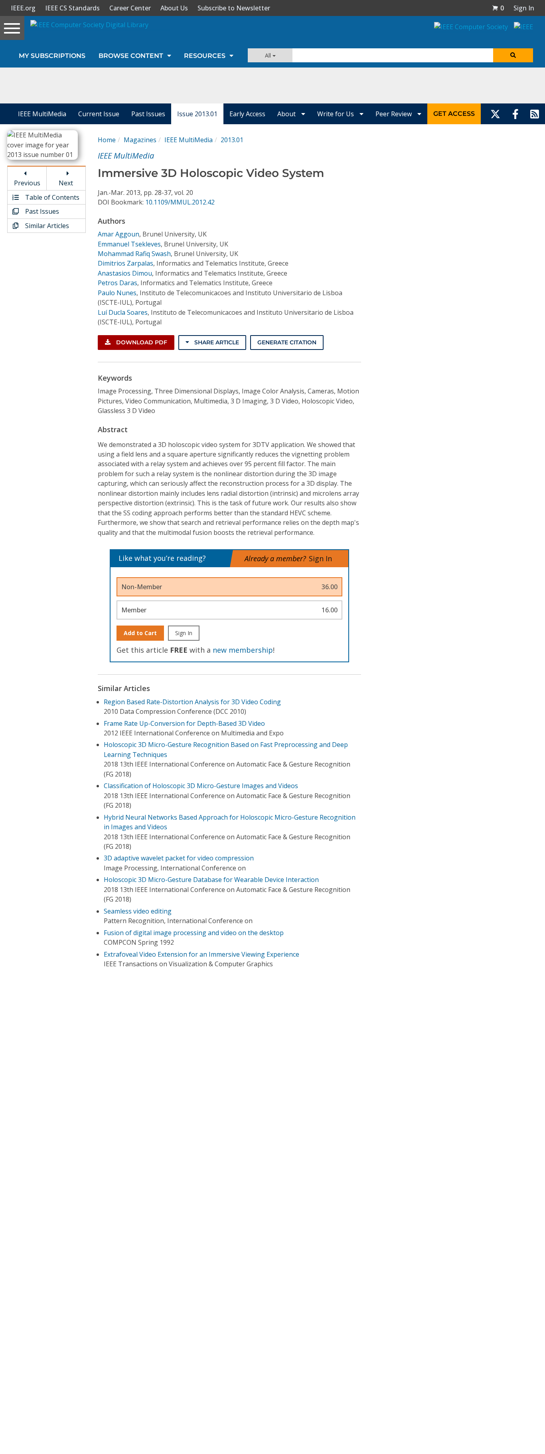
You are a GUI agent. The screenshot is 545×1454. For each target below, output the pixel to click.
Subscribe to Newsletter (233, 8)
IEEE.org (23, 8)
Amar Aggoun (118, 234)
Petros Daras (117, 282)
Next (66, 183)
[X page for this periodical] (495, 113)
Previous (27, 183)
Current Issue (98, 113)
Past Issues (148, 113)
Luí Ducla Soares (123, 312)
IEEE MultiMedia (42, 113)
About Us (174, 8)
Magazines (140, 139)
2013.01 (232, 139)
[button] (498, 8)
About (287, 113)
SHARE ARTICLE (216, 342)
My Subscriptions (52, 56)
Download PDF (141, 342)
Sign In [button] (523, 8)
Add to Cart (140, 633)
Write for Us (336, 113)
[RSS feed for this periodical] (534, 113)
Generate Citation (286, 342)
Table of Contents (51, 197)
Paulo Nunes (117, 292)
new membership (243, 650)
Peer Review (394, 113)
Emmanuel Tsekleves (129, 244)
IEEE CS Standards (72, 8)
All (268, 55)
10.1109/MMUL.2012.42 (180, 202)
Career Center (130, 8)
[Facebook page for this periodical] (515, 113)
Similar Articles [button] (46, 225)
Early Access (247, 113)
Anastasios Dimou (125, 273)
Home (107, 139)
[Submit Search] (513, 55)
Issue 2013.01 (197, 113)
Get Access (454, 113)
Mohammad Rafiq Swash (134, 253)
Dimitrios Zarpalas (125, 263)
